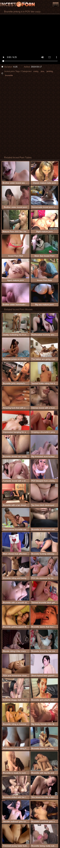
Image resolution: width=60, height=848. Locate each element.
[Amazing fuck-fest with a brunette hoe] (15, 396)
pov (42, 71)
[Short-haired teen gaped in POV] (44, 664)
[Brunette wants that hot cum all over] (44, 615)
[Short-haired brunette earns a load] (15, 518)
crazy (35, 71)
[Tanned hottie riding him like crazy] (44, 372)
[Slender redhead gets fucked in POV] (15, 810)
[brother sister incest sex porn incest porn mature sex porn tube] (56, 4)
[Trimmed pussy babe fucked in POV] (15, 834)
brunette (9, 75)
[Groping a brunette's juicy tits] (44, 420)
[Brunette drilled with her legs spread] (15, 785)
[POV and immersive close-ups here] (15, 664)
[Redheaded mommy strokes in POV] (44, 323)
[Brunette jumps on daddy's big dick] (15, 347)
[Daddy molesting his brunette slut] (15, 323)
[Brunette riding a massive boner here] (15, 712)
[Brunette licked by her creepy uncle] (44, 639)
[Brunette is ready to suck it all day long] (15, 761)
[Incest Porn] (17, 4)
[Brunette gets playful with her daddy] (44, 688)
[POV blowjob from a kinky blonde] (44, 469)
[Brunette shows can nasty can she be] (15, 445)
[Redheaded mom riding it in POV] (15, 737)
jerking (50, 71)
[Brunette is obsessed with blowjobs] (44, 518)
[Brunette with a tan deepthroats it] (15, 493)
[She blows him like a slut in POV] (44, 785)
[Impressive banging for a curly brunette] (15, 420)
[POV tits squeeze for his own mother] (44, 566)
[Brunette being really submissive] (44, 834)
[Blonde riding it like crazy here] (15, 639)
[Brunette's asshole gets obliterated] (44, 810)
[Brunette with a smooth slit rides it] (15, 591)
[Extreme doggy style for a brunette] (15, 688)
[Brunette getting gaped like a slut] (15, 615)
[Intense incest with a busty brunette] (44, 396)
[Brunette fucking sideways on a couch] (44, 542)
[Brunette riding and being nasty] (15, 566)
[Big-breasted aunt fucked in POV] (44, 445)
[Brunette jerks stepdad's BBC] (15, 372)
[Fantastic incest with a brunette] (15, 469)
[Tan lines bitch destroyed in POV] (44, 493)
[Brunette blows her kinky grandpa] (44, 737)
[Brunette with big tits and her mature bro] (44, 761)
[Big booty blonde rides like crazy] (44, 712)
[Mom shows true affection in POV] (15, 542)
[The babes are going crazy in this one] (44, 347)
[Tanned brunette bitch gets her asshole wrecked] (44, 591)
